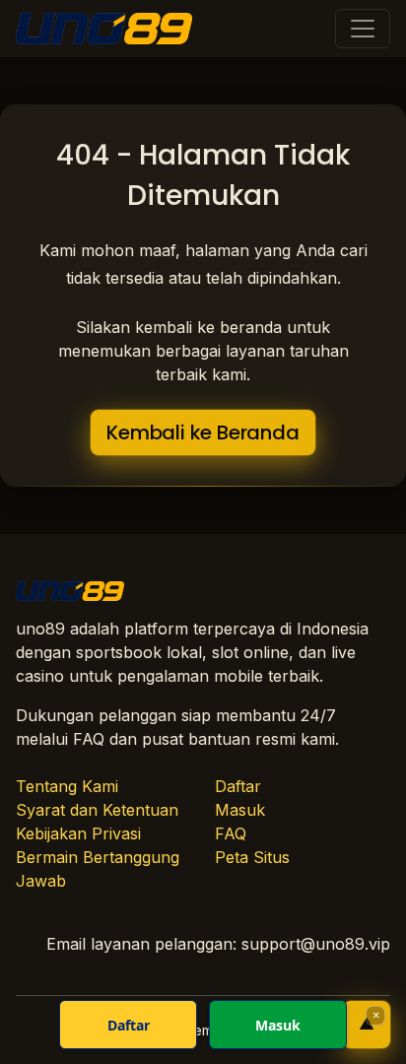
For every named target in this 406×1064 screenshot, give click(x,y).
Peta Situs (252, 857)
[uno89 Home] (104, 28)
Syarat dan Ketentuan (97, 810)
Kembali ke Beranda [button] (202, 432)
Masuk (240, 810)
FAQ (230, 833)
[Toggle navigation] (362, 28)
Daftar (238, 786)
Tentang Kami (67, 786)
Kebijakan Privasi (78, 833)
